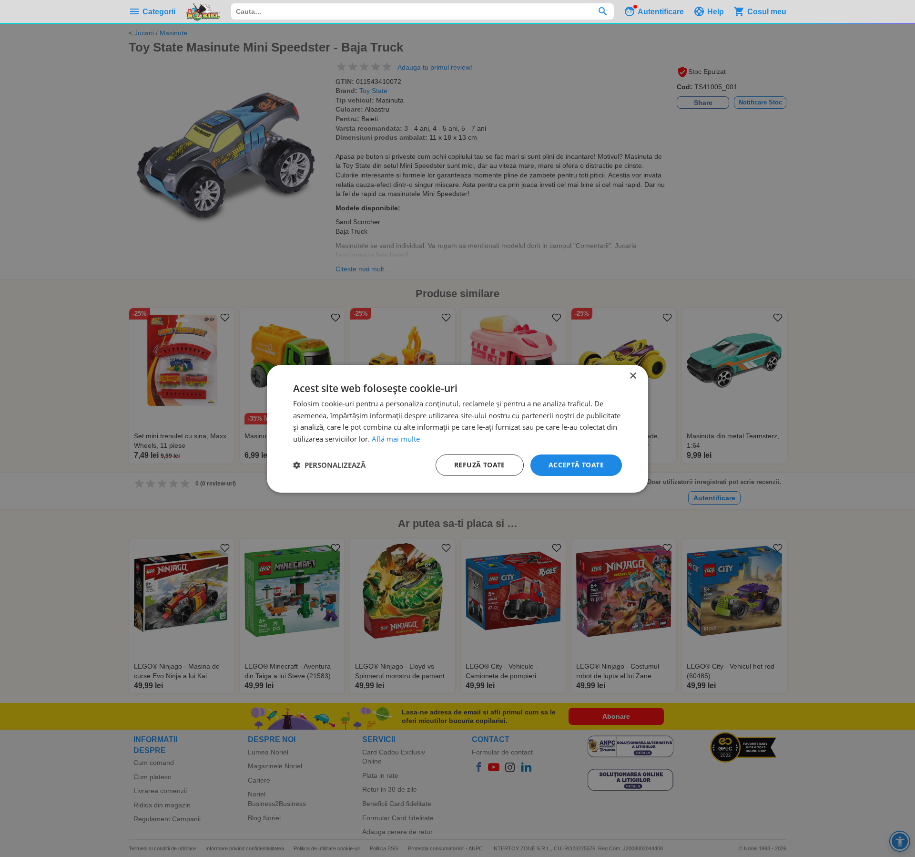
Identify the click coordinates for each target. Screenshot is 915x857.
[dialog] (457, 428)
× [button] (632, 375)
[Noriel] (203, 11)
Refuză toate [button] (479, 464)
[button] (329, 465)
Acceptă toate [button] (576, 464)
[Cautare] (602, 11)
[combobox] (422, 11)
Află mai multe (396, 439)
